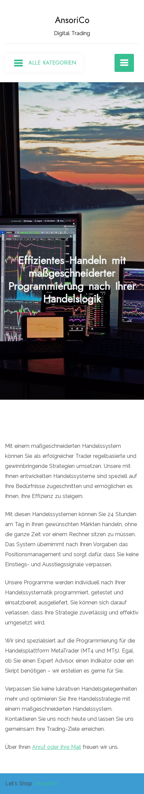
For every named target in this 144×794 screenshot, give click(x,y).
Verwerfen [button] (46, 783)
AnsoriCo (72, 20)
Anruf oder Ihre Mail (56, 747)
